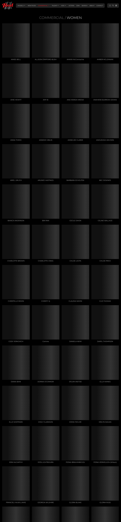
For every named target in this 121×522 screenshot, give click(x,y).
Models (22, 6)
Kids (64, 6)
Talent (55, 6)
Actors (71, 5)
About (91, 5)
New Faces (32, 5)
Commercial (44, 6)
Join (78, 5)
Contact (99, 5)
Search (84, 5)
